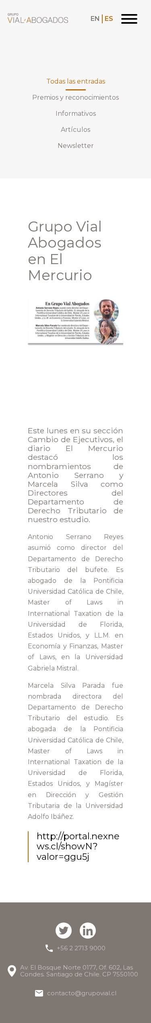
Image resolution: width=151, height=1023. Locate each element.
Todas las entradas (75, 81)
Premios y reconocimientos (75, 97)
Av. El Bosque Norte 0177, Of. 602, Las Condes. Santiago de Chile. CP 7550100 (79, 971)
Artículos (75, 129)
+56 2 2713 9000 (81, 948)
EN (95, 19)
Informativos (76, 113)
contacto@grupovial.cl (81, 993)
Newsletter (76, 146)
